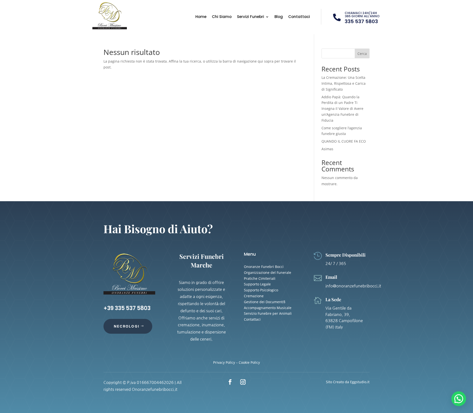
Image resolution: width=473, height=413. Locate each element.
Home (200, 17)
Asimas (327, 149)
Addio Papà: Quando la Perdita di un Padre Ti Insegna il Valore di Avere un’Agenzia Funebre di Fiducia (342, 109)
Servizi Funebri (250, 17)
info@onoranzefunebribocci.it (353, 286)
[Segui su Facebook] (230, 382)
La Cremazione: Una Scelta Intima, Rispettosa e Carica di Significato (343, 83)
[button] (458, 398)
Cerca (362, 53)
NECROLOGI (126, 326)
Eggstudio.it (360, 382)
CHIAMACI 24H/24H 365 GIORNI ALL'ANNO (362, 14)
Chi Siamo (222, 17)
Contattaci (299, 17)
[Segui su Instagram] (242, 382)
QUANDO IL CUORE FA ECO (343, 141)
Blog (278, 17)
